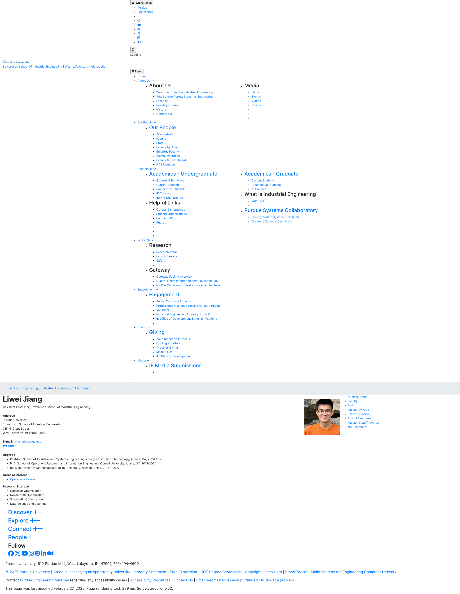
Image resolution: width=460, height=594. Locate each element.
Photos (256, 105)
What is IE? (259, 201)
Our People (145, 122)
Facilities (162, 101)
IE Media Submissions (175, 365)
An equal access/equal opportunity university (91, 572)
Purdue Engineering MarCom (44, 580)
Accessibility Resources (150, 580)
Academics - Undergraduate (183, 174)
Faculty (161, 138)
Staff (159, 143)
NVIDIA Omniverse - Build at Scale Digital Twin (188, 285)
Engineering (145, 12)
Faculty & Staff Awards (171, 160)
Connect (20, 528)
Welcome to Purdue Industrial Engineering (184, 92)
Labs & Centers (166, 256)
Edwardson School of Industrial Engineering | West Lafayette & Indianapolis (54, 66)
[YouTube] (139, 25)
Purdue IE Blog (166, 218)
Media (142, 360)
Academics (145, 169)
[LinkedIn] (138, 38)
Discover (20, 512)
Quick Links (143, 2)
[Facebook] (138, 29)
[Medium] (139, 42)
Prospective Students (170, 189)
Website (9, 446)
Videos (256, 101)
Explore (19, 520)
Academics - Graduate (271, 174)
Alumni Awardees (168, 156)
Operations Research (24, 479)
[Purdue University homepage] (16, 62)
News (255, 92)
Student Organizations (171, 214)
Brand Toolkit (296, 572)
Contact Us (164, 114)
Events (256, 96)
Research (144, 240)
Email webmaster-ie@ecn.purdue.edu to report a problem (245, 580)
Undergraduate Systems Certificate (276, 217)
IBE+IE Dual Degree (169, 197)
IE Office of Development (173, 356)
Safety (160, 260)
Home (141, 76)
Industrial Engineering (56, 388)
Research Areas (166, 252)
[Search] (133, 49)
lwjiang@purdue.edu (27, 441)
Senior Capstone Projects (173, 301)
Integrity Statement (150, 572)
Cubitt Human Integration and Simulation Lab (187, 281)
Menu (138, 71)
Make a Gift (164, 352)
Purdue (142, 7)
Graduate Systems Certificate (272, 221)
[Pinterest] (37, 554)
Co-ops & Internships (170, 209)
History (161, 109)
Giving (142, 327)
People (18, 537)
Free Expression (183, 572)
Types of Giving (167, 347)
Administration (166, 134)
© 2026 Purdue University (27, 572)
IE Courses (163, 193)
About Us (144, 80)
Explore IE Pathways (170, 180)
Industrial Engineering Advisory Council (183, 314)
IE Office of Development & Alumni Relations (186, 318)
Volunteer (162, 310)
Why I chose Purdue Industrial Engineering (184, 96)
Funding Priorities (168, 343)
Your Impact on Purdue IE (173, 339)
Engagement (146, 289)
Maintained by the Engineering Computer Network (353, 572)
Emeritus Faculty (167, 151)
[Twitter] (138, 33)
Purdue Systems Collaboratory (281, 210)
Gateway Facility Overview (174, 276)
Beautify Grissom (168, 105)
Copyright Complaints (263, 572)
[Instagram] (138, 20)
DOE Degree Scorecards (221, 572)
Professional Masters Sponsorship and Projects (188, 305)
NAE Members (166, 164)
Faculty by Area (167, 147)
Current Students (168, 185)
